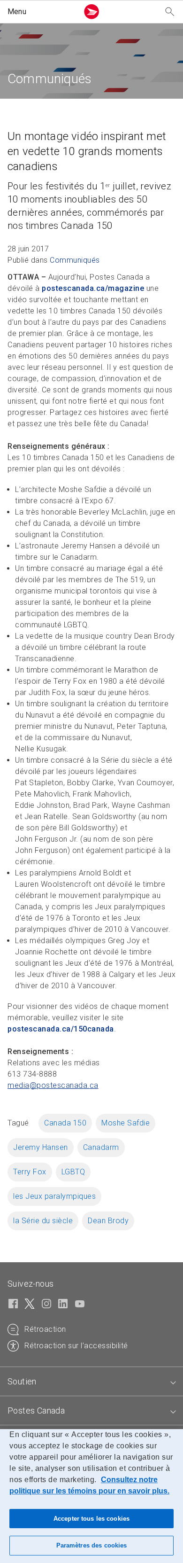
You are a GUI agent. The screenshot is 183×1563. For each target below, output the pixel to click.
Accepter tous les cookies (91, 1518)
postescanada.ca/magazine (93, 288)
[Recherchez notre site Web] (169, 12)
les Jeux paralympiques (54, 1196)
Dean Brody (108, 1220)
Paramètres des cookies (91, 1545)
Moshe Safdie (125, 1122)
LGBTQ (73, 1171)
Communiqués (75, 260)
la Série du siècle (43, 1220)
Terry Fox (29, 1171)
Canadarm (101, 1147)
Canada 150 (65, 1122)
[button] (41, 11)
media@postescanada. (53, 1085)
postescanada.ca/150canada (61, 1028)
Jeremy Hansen (40, 1147)
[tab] (91, 1381)
